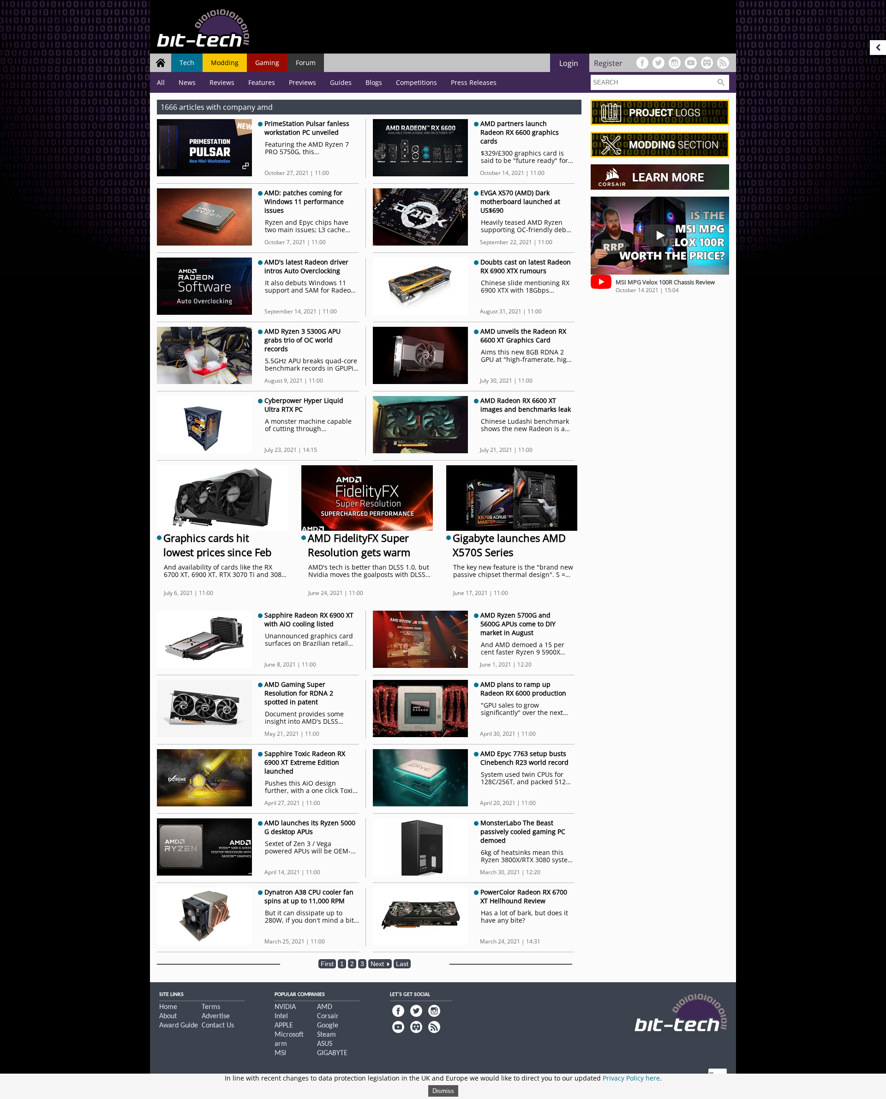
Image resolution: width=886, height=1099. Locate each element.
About (168, 1016)
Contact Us (218, 1025)
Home (168, 1007)
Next (378, 963)
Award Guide (178, 1025)
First (327, 963)
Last (402, 963)
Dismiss (443, 1090)
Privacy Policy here (631, 1078)
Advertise (216, 1016)
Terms (211, 1007)
